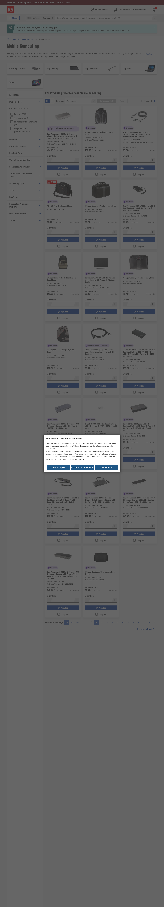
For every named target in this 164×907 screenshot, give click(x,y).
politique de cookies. (76, 459)
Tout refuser (106, 467)
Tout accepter (58, 467)
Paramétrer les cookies (82, 467)
